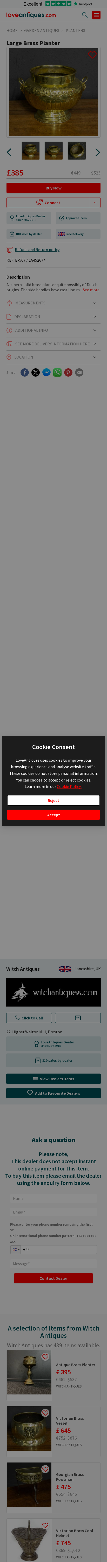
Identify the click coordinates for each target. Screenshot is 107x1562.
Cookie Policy (69, 786)
